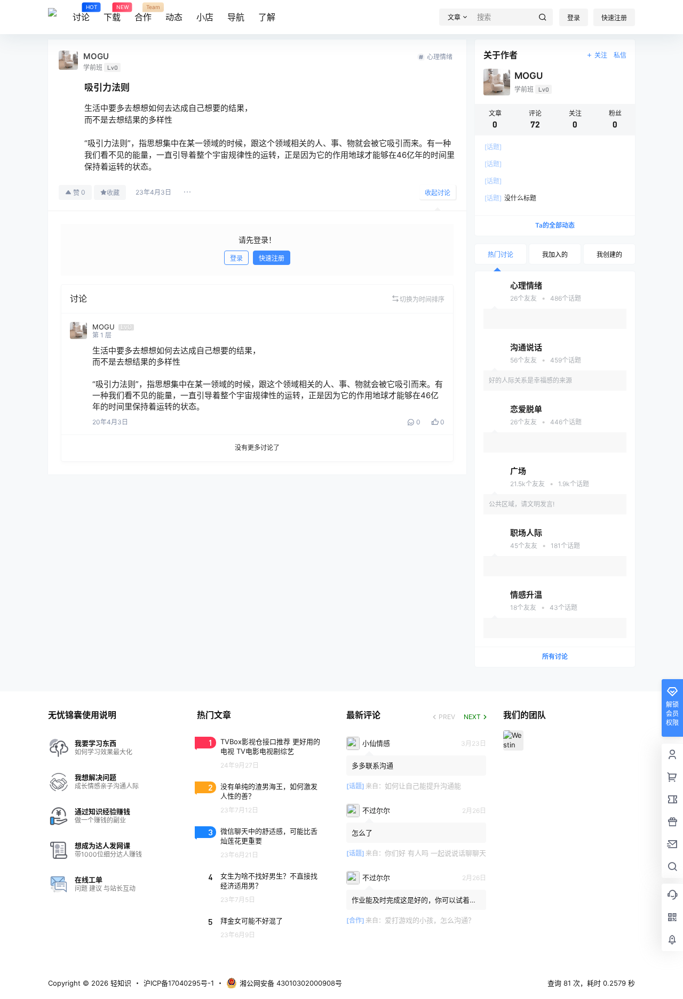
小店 (204, 17)
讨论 (81, 13)
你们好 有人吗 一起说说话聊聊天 (435, 853)
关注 (600, 55)
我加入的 (555, 255)
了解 (266, 17)
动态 (173, 17)
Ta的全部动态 (555, 225)
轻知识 (119, 983)
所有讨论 (555, 656)
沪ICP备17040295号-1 (179, 983)
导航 (235, 17)
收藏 (113, 193)
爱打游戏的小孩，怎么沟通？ (430, 920)
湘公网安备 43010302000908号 (291, 983)
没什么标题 (510, 198)
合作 (143, 13)
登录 (573, 18)
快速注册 (614, 18)
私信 (620, 55)
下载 (112, 13)
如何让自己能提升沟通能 (423, 786)
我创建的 (609, 255)
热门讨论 (500, 255)
